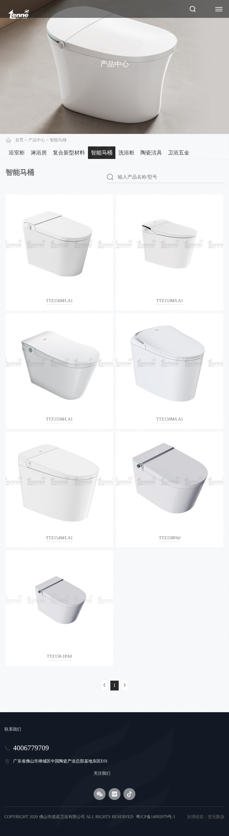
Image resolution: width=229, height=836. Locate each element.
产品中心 (36, 140)
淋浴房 (39, 153)
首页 (19, 140)
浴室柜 (17, 153)
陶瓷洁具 (151, 153)
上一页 (104, 685)
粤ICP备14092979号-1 (155, 817)
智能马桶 (101, 153)
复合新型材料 (69, 153)
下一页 (124, 685)
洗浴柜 (126, 153)
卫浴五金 (178, 153)
